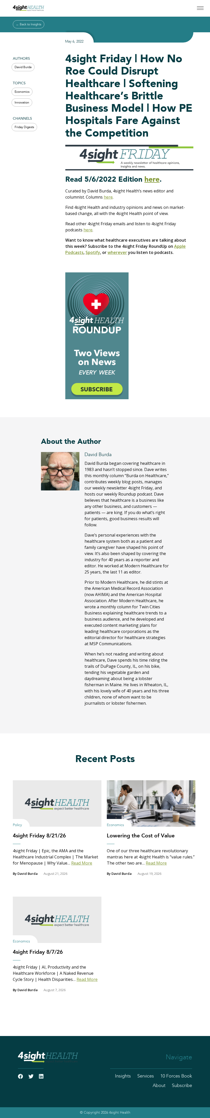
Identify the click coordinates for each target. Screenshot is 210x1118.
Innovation (22, 102)
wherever (117, 252)
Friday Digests (24, 127)
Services (145, 1076)
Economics (22, 91)
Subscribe (182, 1085)
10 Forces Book (176, 1076)
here (152, 179)
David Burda (23, 67)
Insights (123, 1076)
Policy (17, 825)
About (159, 1085)
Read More (81, 863)
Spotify (93, 252)
